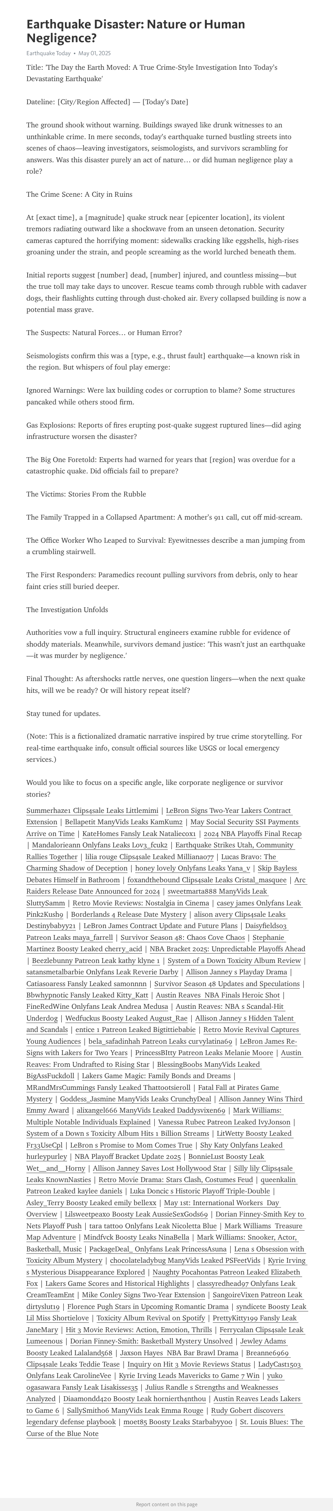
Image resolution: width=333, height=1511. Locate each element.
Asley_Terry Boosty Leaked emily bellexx (91, 1202)
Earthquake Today (48, 53)
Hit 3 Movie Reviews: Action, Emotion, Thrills (139, 1329)
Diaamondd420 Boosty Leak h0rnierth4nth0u (134, 1398)
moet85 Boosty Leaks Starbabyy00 (177, 1421)
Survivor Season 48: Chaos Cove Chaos (183, 937)
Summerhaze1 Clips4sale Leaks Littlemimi (92, 810)
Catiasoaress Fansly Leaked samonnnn (86, 983)
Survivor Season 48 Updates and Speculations (227, 983)
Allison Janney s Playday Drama (236, 971)
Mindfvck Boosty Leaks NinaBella (136, 1237)
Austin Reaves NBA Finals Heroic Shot (218, 995)
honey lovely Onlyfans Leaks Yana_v (192, 868)
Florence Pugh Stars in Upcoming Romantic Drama (148, 1306)
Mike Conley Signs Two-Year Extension (143, 1294)
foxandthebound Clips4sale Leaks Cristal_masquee (207, 879)
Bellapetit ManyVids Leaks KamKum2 (124, 821)
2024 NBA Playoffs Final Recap (253, 833)
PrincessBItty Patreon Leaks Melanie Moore (204, 1052)
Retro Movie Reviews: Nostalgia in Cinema (141, 902)
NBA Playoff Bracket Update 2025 (128, 1156)
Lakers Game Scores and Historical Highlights (117, 1283)
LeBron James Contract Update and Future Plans (161, 925)
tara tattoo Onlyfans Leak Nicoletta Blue (153, 1225)
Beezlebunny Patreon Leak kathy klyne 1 (96, 960)
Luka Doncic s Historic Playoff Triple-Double (200, 1190)
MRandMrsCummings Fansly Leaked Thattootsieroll (108, 1087)
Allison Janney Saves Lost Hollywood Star (159, 1168)
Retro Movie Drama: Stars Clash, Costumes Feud (176, 1179)
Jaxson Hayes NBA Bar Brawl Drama (179, 1352)
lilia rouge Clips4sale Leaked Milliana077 (149, 856)
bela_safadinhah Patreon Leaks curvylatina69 (160, 1041)
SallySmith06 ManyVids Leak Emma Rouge (135, 1410)
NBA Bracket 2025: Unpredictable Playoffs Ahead (227, 948)
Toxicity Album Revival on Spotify (151, 1317)
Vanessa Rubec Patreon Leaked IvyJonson (224, 1122)
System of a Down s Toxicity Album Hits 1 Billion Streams (117, 1133)
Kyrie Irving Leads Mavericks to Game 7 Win (189, 1375)
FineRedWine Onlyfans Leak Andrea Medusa (97, 1006)
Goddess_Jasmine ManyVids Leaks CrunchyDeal (135, 1098)
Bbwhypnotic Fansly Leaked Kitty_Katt (87, 995)
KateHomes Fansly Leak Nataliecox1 (139, 833)
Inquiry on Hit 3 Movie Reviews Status (189, 1364)
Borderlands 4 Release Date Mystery (128, 914)
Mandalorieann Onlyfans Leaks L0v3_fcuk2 (100, 844)
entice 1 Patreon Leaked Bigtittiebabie (136, 1029)
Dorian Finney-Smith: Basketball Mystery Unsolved (151, 1341)
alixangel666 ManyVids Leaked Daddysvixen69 (151, 1110)
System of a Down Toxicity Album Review (234, 960)
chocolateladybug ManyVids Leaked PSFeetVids (185, 1260)
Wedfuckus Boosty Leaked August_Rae (126, 1018)
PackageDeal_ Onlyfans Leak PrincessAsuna (158, 1248)
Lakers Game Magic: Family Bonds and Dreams (156, 1075)
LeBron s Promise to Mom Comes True (131, 1145)
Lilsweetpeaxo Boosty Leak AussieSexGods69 (136, 1214)
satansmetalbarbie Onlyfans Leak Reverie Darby (102, 971)
